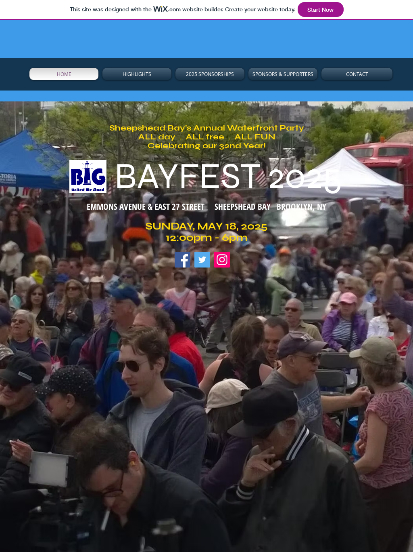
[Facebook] (182, 260)
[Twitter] (202, 260)
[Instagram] (222, 260)
